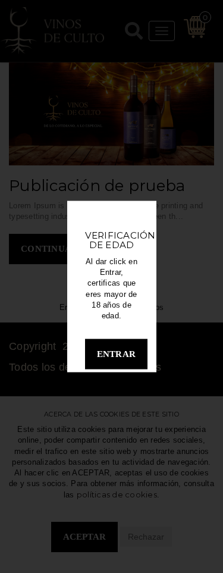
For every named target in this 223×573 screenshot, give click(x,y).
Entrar (116, 354)
